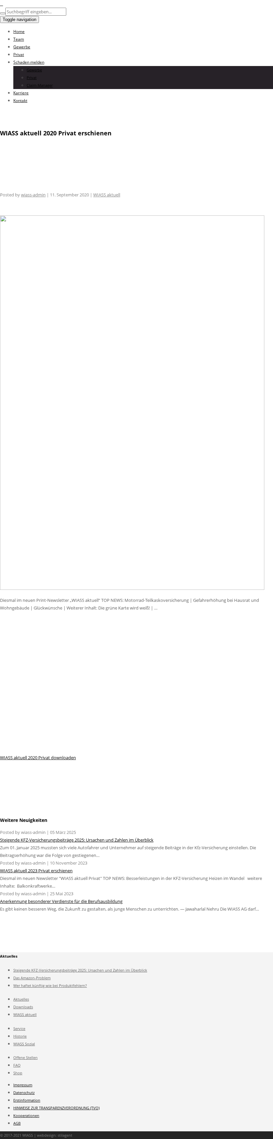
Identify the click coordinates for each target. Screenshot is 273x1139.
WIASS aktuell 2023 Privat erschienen (36, 871)
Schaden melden (28, 62)
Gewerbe (21, 46)
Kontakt (20, 100)
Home (19, 31)
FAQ (17, 1065)
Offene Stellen (25, 1057)
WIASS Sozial (24, 1043)
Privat (18, 54)
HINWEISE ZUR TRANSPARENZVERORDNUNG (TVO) (56, 1107)
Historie (20, 1036)
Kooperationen (26, 1115)
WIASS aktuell (106, 195)
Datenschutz (24, 1092)
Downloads (23, 1006)
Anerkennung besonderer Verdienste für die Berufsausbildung (61, 901)
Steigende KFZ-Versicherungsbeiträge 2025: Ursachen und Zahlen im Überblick (76, 840)
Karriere (21, 92)
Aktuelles (21, 999)
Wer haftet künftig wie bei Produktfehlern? (50, 985)
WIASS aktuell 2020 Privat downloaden (38, 758)
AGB (17, 1123)
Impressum (22, 1084)
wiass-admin (33, 195)
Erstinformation (26, 1100)
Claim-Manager (40, 85)
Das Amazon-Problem (32, 977)
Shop (17, 1072)
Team (18, 39)
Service (19, 1028)
